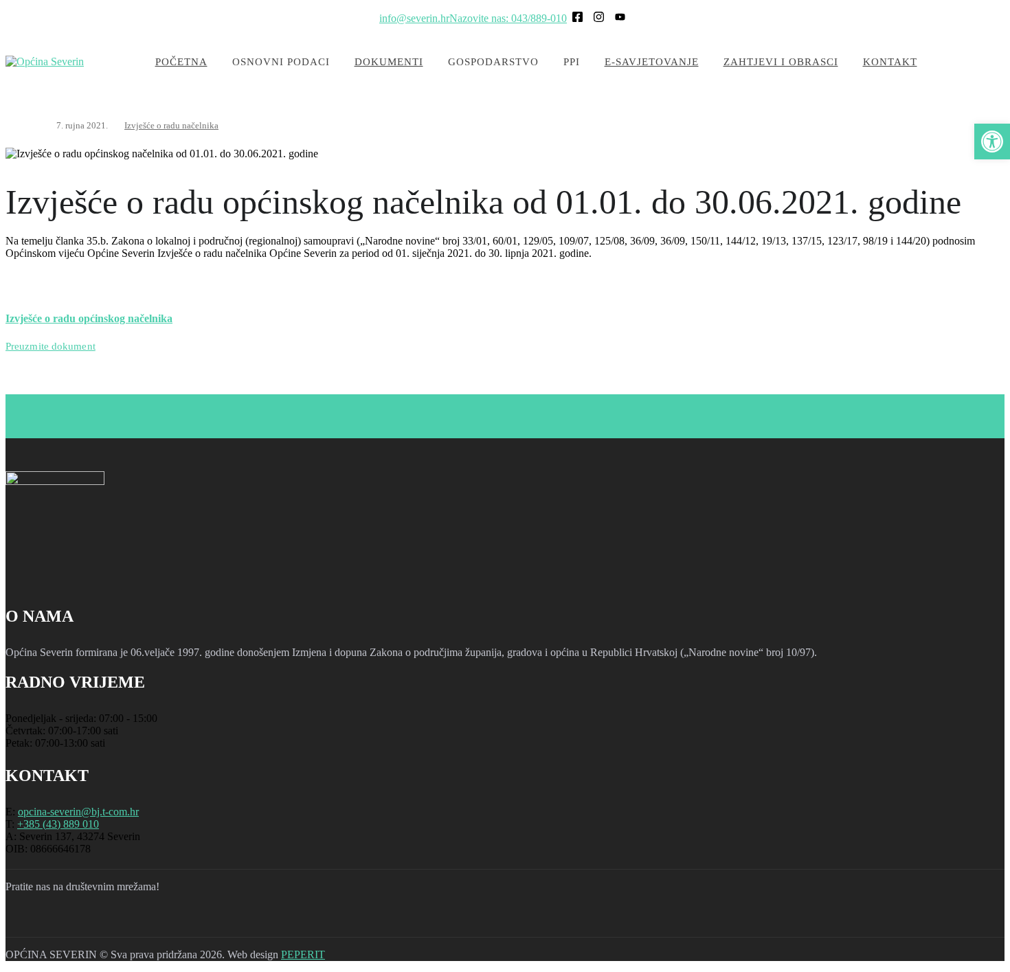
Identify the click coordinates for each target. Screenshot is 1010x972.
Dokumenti (389, 61)
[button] (992, 141)
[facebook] (22, 920)
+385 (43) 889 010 (58, 824)
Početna (181, 61)
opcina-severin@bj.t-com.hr (78, 811)
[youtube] (93, 920)
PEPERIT (303, 954)
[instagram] (57, 920)
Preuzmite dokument (50, 346)
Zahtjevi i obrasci (780, 61)
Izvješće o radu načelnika (171, 125)
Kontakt (890, 61)
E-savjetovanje (652, 61)
